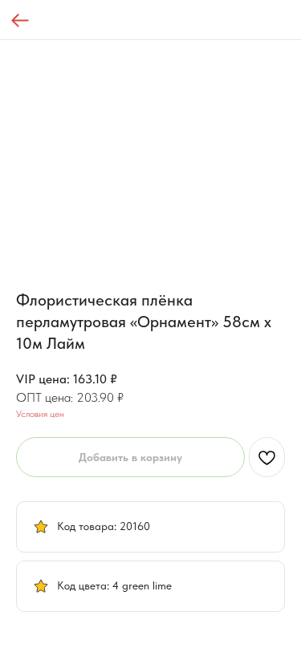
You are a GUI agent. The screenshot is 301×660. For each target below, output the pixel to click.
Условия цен (40, 413)
